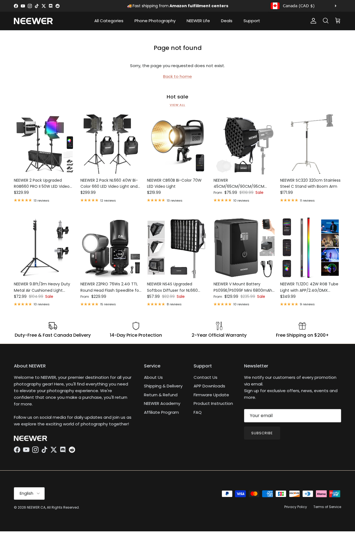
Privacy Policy (295, 506)
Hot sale (177, 97)
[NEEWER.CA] (33, 21)
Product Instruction (213, 403)
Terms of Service (327, 506)
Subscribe (262, 433)
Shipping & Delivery (163, 386)
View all (177, 105)
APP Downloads (209, 386)
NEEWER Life (198, 21)
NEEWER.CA (36, 507)
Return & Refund (161, 395)
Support (252, 21)
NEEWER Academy (162, 403)
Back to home (177, 76)
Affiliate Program (161, 412)
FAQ (198, 412)
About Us (153, 377)
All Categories (108, 21)
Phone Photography (155, 21)
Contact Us (205, 377)
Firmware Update (211, 395)
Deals (226, 21)
